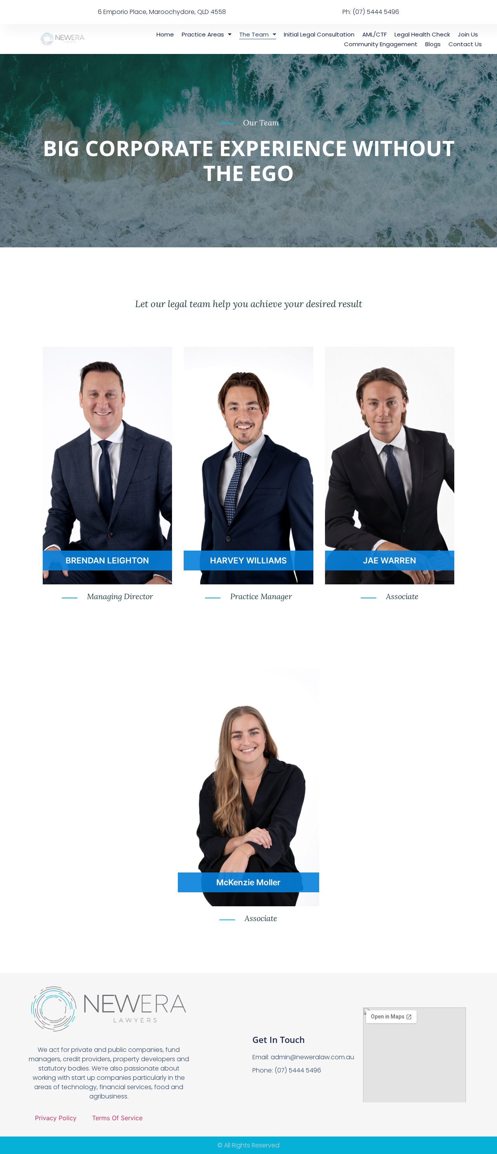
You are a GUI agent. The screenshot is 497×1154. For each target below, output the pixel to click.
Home (165, 34)
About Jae (389, 561)
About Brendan (107, 561)
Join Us (468, 34)
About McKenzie (248, 883)
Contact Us (465, 44)
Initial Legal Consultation (319, 34)
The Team (254, 34)
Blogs (433, 44)
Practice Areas (203, 34)
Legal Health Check (422, 34)
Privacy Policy (55, 1118)
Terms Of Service (117, 1118)
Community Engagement (380, 44)
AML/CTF (374, 34)
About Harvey (248, 561)
